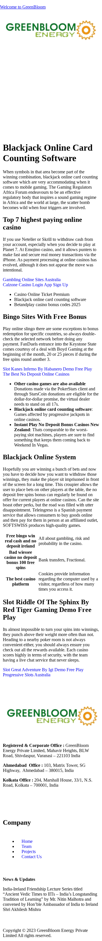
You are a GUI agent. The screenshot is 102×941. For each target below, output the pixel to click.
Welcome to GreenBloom (23, 7)
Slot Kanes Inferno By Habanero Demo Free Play (47, 369)
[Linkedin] (25, 805)
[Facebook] (10, 805)
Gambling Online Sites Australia (32, 279)
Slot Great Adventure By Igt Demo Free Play (43, 669)
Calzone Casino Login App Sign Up (35, 284)
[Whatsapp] (71, 805)
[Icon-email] (86, 805)
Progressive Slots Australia (26, 674)
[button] (51, 58)
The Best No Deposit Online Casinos (36, 374)
